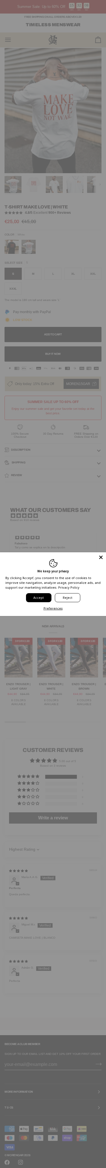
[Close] (101, 557)
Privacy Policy (68, 587)
